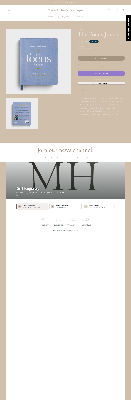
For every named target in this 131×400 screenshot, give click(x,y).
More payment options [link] (101, 79)
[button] (9, 10)
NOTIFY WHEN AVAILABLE (101, 83)
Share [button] (82, 91)
